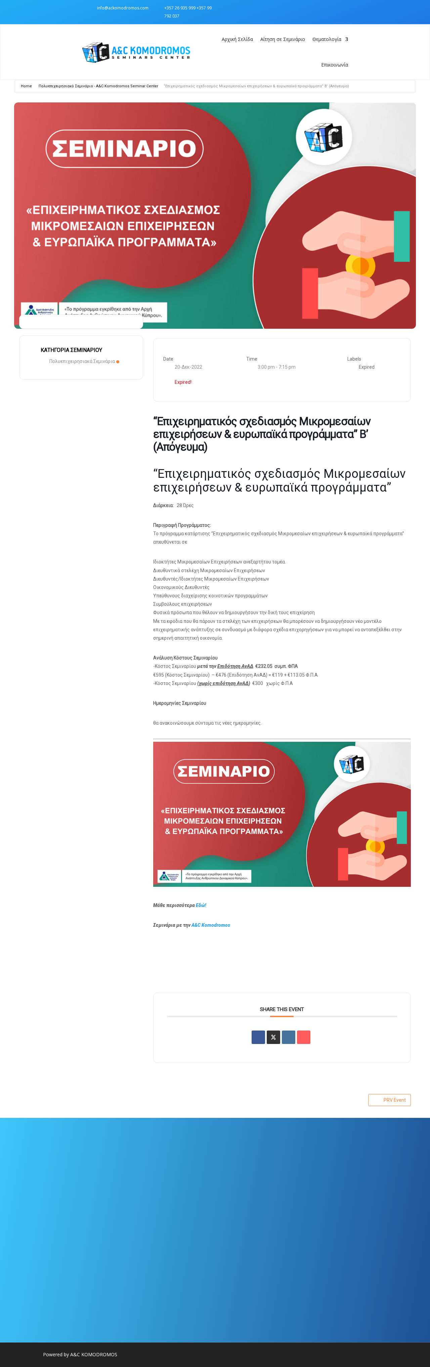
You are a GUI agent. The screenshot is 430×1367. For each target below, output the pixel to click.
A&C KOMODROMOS (93, 1354)
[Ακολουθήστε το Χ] (343, 7)
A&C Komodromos (210, 925)
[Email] (303, 1037)
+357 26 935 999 (180, 8)
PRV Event (395, 1100)
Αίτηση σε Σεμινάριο (282, 39)
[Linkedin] (288, 1037)
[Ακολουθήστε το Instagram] (329, 7)
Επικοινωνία (334, 64)
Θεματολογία (326, 39)
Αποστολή (175, 1281)
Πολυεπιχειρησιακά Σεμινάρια (82, 361)
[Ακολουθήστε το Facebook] (316, 7)
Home (26, 86)
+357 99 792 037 (349, 1204)
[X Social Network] (273, 1037)
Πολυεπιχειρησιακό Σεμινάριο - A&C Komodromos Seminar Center (98, 86)
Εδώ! (201, 905)
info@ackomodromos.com (122, 8)
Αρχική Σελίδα (237, 39)
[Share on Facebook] (258, 1037)
